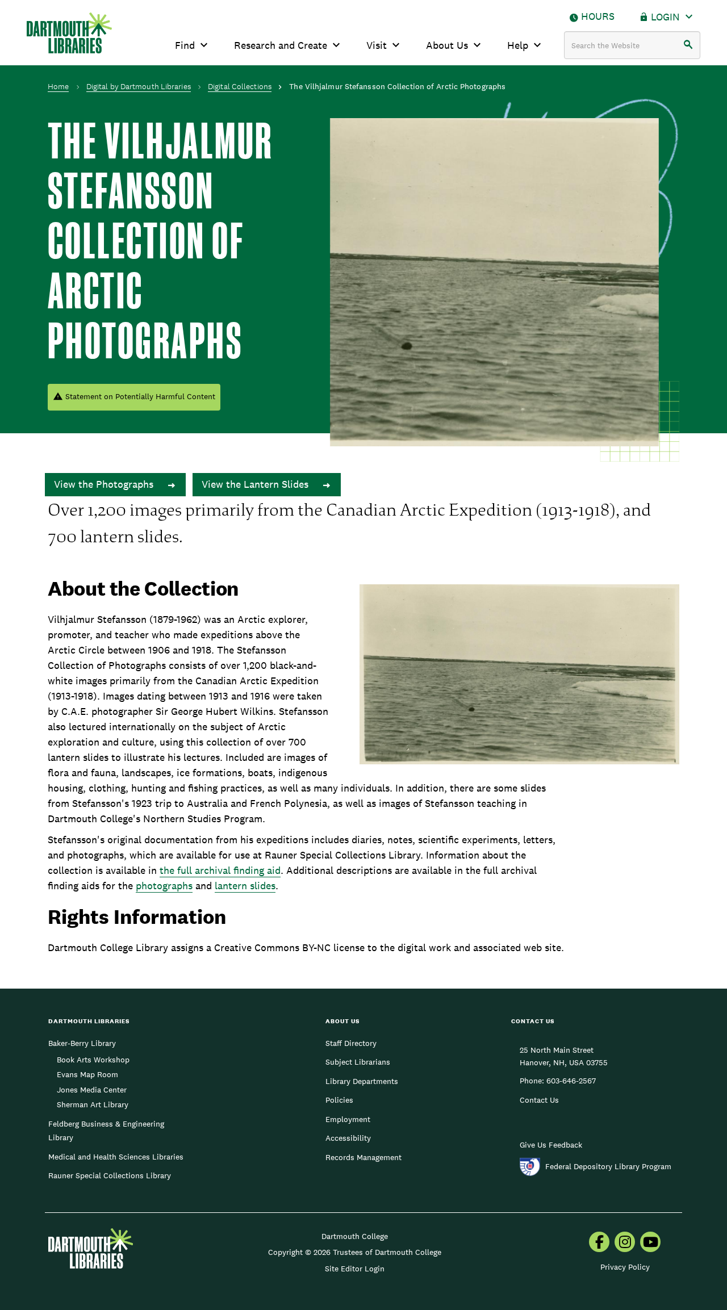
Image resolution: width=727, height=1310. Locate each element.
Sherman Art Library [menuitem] (92, 1104)
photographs (164, 885)
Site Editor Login (355, 1268)
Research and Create (280, 45)
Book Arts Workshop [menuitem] (93, 1059)
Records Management (363, 1157)
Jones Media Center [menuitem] (92, 1090)
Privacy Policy (625, 1267)
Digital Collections (239, 86)
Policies (339, 1100)
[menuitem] (599, 1243)
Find (185, 45)
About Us (447, 45)
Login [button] (665, 16)
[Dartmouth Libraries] (69, 32)
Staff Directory (351, 1043)
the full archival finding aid (220, 870)
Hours (598, 16)
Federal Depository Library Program (608, 1166)
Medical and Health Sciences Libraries (115, 1157)
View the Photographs (105, 484)
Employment (347, 1119)
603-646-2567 (571, 1080)
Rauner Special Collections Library (109, 1175)
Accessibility (348, 1138)
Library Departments (361, 1081)
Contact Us (539, 1100)
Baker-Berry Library (82, 1043)
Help (517, 45)
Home (58, 86)
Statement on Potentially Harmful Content (140, 396)
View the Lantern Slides (256, 484)
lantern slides (245, 885)
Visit (376, 45)
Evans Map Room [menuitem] (87, 1074)
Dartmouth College (354, 1236)
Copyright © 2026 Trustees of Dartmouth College (354, 1252)
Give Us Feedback (551, 1145)
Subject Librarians (357, 1062)
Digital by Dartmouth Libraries (138, 86)
